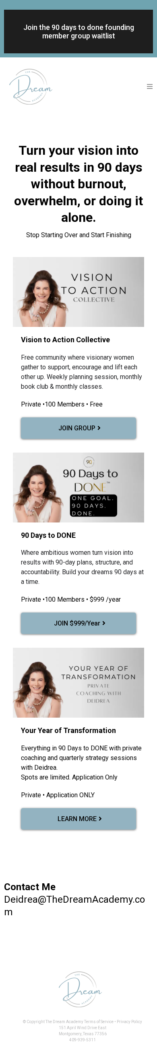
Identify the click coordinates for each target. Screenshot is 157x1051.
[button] (150, 86)
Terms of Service (98, 1021)
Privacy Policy (129, 1021)
